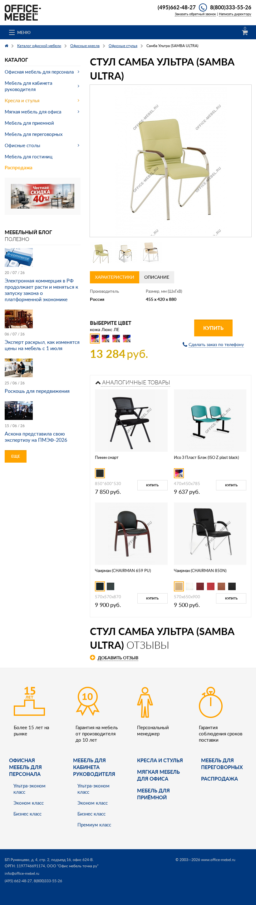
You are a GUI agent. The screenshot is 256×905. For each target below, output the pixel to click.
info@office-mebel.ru (22, 873)
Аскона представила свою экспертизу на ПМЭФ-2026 (36, 436)
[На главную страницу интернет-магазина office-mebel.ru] (23, 12)
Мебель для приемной (29, 123)
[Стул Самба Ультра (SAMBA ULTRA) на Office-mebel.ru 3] (151, 252)
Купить (213, 327)
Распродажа (18, 167)
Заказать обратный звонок (195, 14)
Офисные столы (22, 145)
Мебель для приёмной (153, 794)
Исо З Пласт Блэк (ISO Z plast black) (206, 457)
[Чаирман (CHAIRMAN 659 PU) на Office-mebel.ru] (131, 533)
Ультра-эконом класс (29, 788)
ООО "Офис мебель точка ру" (72, 866)
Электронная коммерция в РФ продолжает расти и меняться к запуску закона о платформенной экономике (41, 290)
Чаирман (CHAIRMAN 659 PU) (123, 570)
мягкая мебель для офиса (158, 775)
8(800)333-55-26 (230, 7)
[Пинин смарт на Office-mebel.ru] (131, 420)
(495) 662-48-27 (18, 880)
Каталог (16, 59)
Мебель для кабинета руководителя (28, 86)
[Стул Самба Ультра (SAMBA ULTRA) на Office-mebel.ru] (170, 161)
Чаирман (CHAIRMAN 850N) (200, 570)
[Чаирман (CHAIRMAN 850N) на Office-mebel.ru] (210, 533)
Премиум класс (94, 824)
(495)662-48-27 (177, 7)
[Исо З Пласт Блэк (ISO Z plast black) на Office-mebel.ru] (210, 420)
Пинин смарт (107, 457)
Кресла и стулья (22, 100)
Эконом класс (28, 803)
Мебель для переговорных (33, 134)
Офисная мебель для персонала (39, 72)
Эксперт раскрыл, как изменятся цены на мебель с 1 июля (42, 345)
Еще (15, 456)
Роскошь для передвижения (37, 391)
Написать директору (235, 14)
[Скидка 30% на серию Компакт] (42, 196)
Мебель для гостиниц (28, 156)
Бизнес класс (27, 814)
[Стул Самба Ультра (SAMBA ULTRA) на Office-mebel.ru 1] (101, 252)
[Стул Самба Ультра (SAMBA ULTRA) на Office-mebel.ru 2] (126, 252)
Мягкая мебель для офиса (33, 111)
